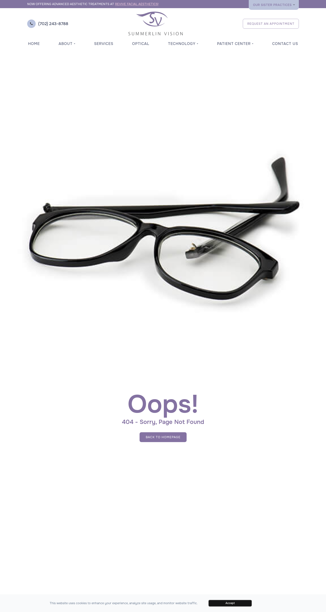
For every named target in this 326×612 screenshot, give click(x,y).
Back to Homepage (163, 437)
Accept (230, 603)
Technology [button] (181, 43)
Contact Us (285, 43)
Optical (140, 43)
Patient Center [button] (234, 43)
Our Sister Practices (272, 5)
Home (34, 43)
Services (103, 43)
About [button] (66, 43)
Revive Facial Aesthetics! (136, 4)
